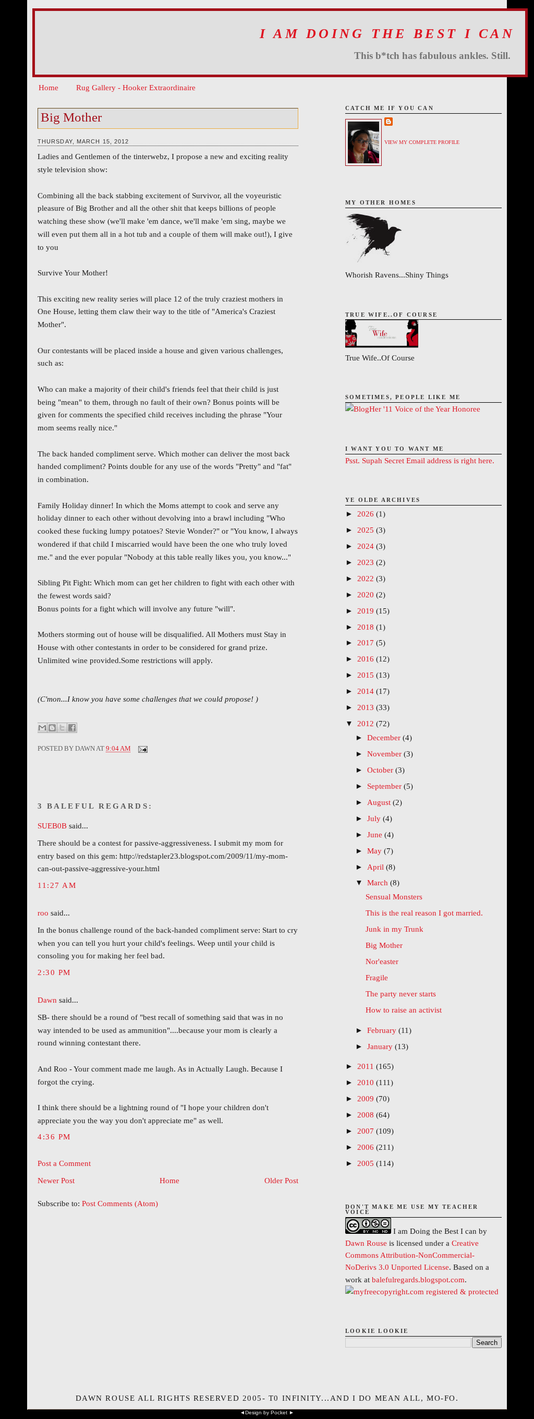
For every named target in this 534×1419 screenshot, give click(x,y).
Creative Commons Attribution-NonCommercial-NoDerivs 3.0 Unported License (412, 1254)
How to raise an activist (404, 1009)
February (382, 1030)
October (381, 769)
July (375, 818)
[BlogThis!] (52, 728)
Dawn (47, 999)
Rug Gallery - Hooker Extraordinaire (136, 87)
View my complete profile (421, 142)
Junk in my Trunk (394, 928)
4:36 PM (54, 1136)
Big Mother (71, 117)
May (375, 850)
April (376, 866)
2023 (366, 562)
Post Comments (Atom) (120, 1203)
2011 (366, 1066)
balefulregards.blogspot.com (418, 1279)
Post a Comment (64, 1163)
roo (43, 912)
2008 (366, 1114)
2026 (366, 513)
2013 (366, 707)
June (375, 834)
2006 (366, 1147)
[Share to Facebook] (72, 728)
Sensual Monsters (394, 896)
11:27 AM (57, 885)
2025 (366, 529)
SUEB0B (52, 825)
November (385, 753)
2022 (366, 578)
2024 (366, 546)
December (385, 737)
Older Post (281, 1180)
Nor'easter (382, 961)
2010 (366, 1082)
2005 (366, 1163)
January (381, 1046)
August (380, 802)
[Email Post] (141, 748)
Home (48, 87)
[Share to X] (62, 728)
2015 (366, 674)
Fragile (377, 977)
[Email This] (42, 728)
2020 (366, 594)
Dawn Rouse (366, 1242)
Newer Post (56, 1180)
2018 (366, 626)
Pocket (279, 1412)
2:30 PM (54, 972)
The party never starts (401, 993)
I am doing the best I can (387, 33)
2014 (366, 691)
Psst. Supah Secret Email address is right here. (419, 460)
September (385, 785)
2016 (366, 658)
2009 (366, 1098)
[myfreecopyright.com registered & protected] (422, 1291)
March (378, 882)
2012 (366, 723)
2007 (366, 1130)
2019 (366, 610)
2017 (366, 642)
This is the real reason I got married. (424, 912)
